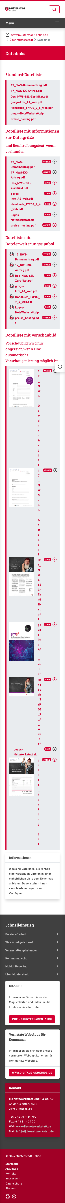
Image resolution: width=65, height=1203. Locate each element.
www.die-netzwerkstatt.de (33, 1126)
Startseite (12, 1163)
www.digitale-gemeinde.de (32, 1072)
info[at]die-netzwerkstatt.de (35, 1131)
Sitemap (10, 1188)
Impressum (12, 1178)
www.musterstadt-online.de (29, 35)
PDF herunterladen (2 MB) (32, 1019)
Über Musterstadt (21, 40)
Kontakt (10, 1173)
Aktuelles (11, 1168)
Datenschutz (13, 1183)
